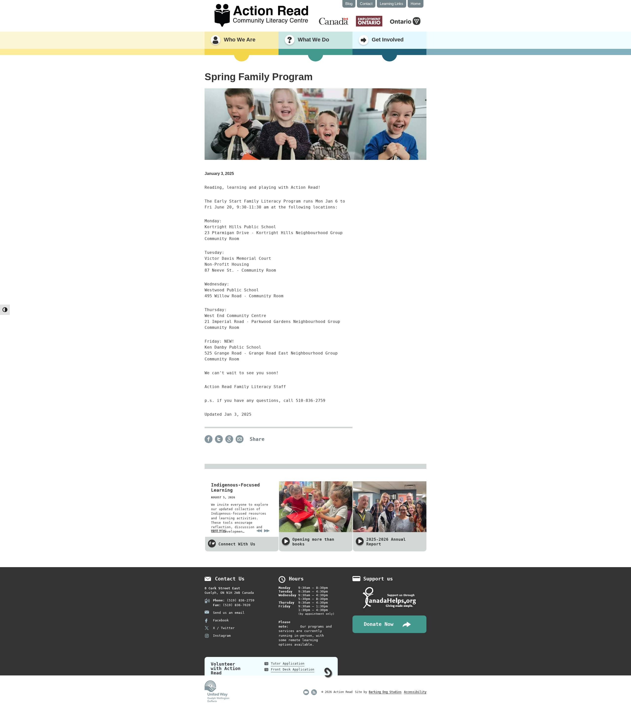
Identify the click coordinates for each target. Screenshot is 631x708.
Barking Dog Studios (385, 692)
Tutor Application (287, 663)
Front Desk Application (292, 669)
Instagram (222, 635)
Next (267, 530)
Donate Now (378, 624)
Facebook (221, 620)
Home (416, 3)
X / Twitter (224, 628)
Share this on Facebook (208, 439)
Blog (348, 3)
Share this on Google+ (229, 439)
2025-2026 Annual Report (386, 541)
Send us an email (229, 613)
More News (219, 530)
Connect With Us (236, 544)
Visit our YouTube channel (306, 692)
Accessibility (415, 692)
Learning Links (391, 3)
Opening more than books (313, 541)
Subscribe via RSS (314, 692)
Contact (366, 3)
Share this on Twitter (219, 439)
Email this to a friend (240, 439)
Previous (259, 530)
